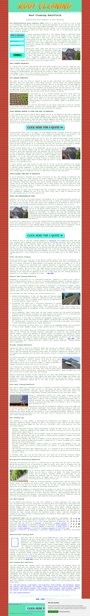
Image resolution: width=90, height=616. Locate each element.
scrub (46, 398)
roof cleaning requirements (42, 557)
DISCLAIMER (77, 11)
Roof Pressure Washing (66, 586)
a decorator (37, 523)
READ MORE (71, 338)
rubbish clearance (55, 529)
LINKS (63, 11)
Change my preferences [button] (65, 611)
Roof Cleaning (16, 604)
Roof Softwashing (68, 585)
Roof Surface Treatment (27, 590)
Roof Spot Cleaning (20, 585)
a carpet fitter (61, 526)
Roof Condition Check (50, 586)
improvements (64, 518)
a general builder (60, 523)
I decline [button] (55, 611)
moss (76, 71)
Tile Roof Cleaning (42, 590)
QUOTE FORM (29, 559)
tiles (31, 60)
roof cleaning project (68, 580)
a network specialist (48, 528)
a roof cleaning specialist (47, 521)
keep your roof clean (73, 424)
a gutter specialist (24, 528)
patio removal (22, 526)
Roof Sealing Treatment (28, 588)
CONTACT (71, 11)
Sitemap (10, 604)
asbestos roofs (19, 330)
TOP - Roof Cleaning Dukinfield (20, 592)
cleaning (47, 149)
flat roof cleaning (63, 542)
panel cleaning (19, 387)
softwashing (34, 308)
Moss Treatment (42, 588)
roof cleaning (68, 82)
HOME (59, 11)
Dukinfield (52, 240)
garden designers (61, 524)
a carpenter (41, 524)
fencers (41, 526)
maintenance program (39, 34)
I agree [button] (50, 611)
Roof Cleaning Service (69, 590)
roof (58, 30)
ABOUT (67, 11)
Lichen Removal (32, 585)
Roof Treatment (37, 586)
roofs (28, 464)
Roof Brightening (44, 585)
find (15, 565)
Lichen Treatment (54, 588)
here (11, 580)
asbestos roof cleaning (28, 541)
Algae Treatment (56, 585)
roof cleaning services (48, 52)
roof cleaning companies (64, 572)
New (20, 604)
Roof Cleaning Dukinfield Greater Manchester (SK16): (27, 23)
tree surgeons (22, 524)
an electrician (33, 529)
